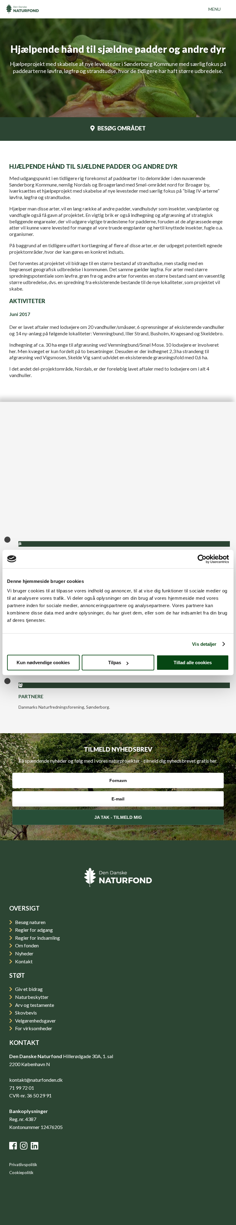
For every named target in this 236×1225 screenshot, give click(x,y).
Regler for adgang (33, 930)
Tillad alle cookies (193, 662)
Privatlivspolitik (23, 1164)
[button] (214, 9)
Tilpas (114, 662)
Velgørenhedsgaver (35, 1020)
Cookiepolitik (21, 1172)
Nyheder (23, 953)
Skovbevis (25, 1012)
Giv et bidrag (28, 989)
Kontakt (23, 961)
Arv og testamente (34, 1005)
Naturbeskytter (31, 997)
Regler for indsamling (37, 938)
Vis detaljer (204, 644)
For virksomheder (33, 1028)
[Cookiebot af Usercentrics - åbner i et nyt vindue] (202, 559)
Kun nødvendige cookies (43, 662)
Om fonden (26, 945)
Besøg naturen (29, 922)
